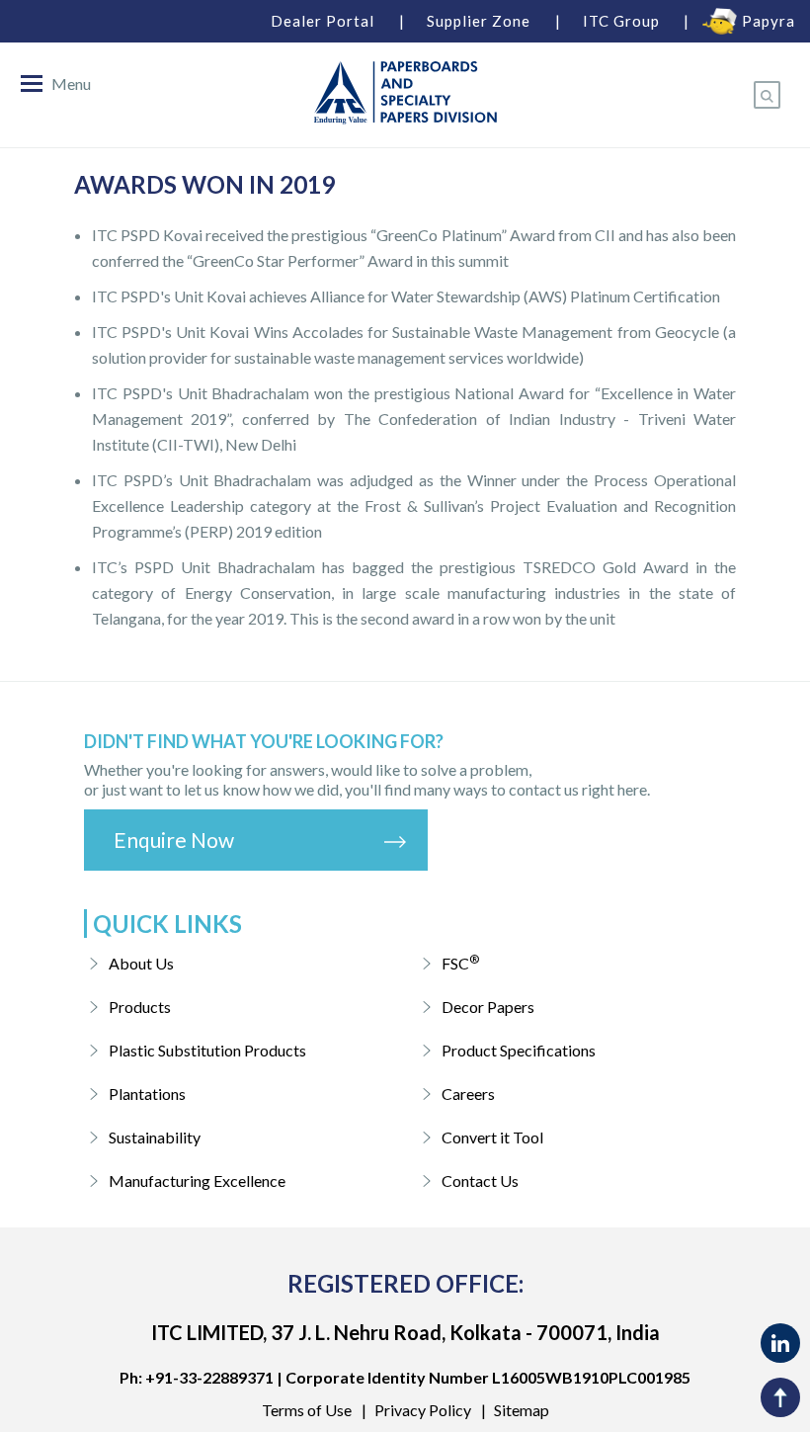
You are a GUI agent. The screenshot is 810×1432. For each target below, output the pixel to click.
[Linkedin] (780, 1343)
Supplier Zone (478, 21)
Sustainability (155, 1137)
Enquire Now (174, 839)
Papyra (768, 21)
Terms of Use (307, 1409)
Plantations (147, 1093)
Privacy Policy (422, 1409)
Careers (468, 1093)
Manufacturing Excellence (197, 1180)
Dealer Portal (322, 21)
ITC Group (621, 21)
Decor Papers (488, 1006)
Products (140, 1006)
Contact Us (480, 1180)
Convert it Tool (492, 1137)
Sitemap (521, 1409)
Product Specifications (519, 1050)
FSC (460, 962)
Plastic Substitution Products (207, 1050)
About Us (141, 963)
